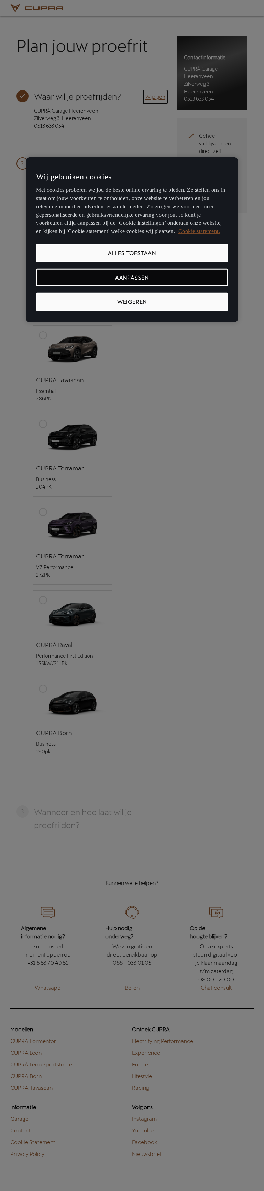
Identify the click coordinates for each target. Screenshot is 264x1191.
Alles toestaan (132, 253)
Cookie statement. (199, 231)
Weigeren (132, 301)
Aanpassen (132, 277)
